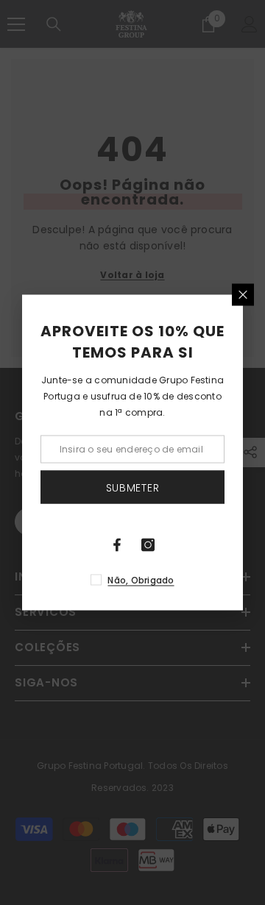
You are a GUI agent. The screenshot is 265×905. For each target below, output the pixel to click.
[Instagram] (147, 545)
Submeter (133, 487)
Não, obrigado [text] (140, 580)
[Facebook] (117, 545)
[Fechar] (243, 295)
